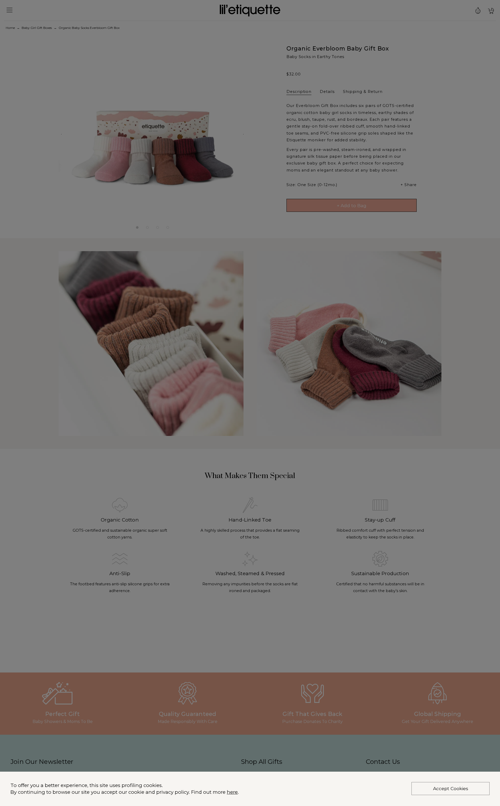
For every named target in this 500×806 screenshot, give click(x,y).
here (232, 792)
